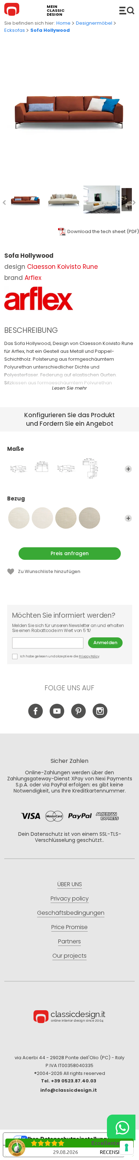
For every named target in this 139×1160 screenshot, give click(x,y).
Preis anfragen (70, 553)
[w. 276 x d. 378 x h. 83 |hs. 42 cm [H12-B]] (89, 468)
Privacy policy (70, 898)
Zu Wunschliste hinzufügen (49, 571)
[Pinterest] (79, 716)
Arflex (33, 277)
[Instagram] (100, 716)
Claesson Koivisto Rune (62, 266)
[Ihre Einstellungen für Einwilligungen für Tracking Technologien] (126, 1147)
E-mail (50, 642)
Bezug (16, 498)
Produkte (127, 10)
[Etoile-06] (89, 518)
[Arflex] (38, 298)
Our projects (69, 956)
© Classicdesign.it (69, 1017)
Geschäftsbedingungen (70, 913)
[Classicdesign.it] (12, 10)
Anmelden (105, 642)
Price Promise (69, 927)
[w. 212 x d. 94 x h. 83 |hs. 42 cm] (19, 468)
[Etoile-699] (42, 518)
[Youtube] (57, 716)
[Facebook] (36, 716)
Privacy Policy (89, 656)
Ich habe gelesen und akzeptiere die (59, 656)
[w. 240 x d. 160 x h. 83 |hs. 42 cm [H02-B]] (42, 468)
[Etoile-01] (19, 518)
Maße (15, 449)
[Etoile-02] (66, 518)
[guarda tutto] (128, 469)
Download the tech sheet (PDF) (103, 231)
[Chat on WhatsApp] (121, 1127)
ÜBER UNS (69, 884)
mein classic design (56, 10)
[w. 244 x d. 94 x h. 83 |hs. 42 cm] (66, 468)
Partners (69, 941)
